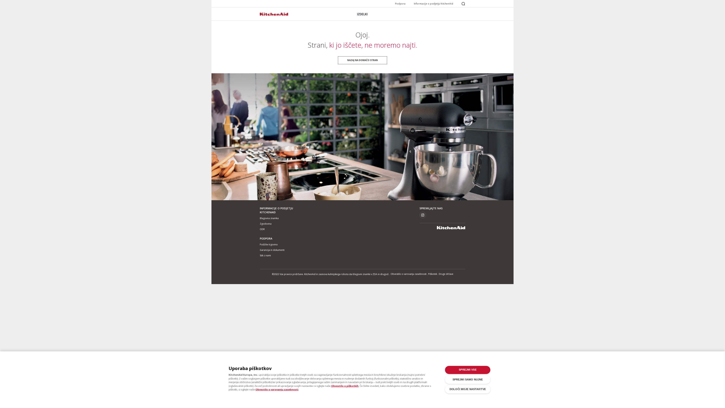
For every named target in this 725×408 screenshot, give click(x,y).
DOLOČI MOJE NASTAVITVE (468, 389)
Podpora (400, 3)
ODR (262, 229)
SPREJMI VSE (468, 369)
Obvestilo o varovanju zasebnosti (409, 274)
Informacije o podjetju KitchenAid (433, 3)
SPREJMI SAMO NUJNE (468, 379)
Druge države (446, 274)
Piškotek (432, 274)
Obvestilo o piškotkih (345, 386)
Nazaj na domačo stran (362, 60)
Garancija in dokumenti (272, 250)
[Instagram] (423, 215)
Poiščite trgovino (269, 244)
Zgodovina (265, 223)
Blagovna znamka (269, 218)
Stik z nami (265, 255)
